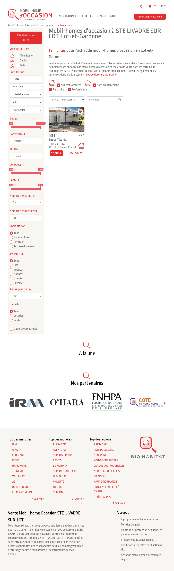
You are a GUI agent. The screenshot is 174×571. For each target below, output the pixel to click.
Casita (57, 460)
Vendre (102, 16)
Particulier (59, 89)
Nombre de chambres (22, 195)
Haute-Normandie (106, 481)
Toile (22, 65)
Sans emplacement (108, 85)
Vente (17, 320)
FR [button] (161, 6)
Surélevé (19, 283)
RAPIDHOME (19, 465)
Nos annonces (68, 16)
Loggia (57, 487)
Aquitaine (31, 25)
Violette (58, 481)
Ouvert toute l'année (25, 328)
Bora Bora (60, 465)
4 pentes (19, 278)
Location (19, 315)
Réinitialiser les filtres (26, 37)
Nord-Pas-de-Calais (107, 471)
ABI (14, 481)
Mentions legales (131, 524)
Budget (14, 118)
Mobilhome (26, 55)
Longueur (15, 164)
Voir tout (39, 499)
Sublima (58, 492)
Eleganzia (59, 444)
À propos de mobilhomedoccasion (140, 519)
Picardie (99, 476)
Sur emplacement (71, 85)
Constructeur (17, 134)
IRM (14, 444)
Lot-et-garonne (46, 25)
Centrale (19, 241)
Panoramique (21, 237)
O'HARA (16, 449)
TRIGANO (17, 471)
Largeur (14, 180)
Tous (16, 233)
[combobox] (26, 141)
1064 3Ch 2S (59, 476)
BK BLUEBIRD (20, 487)
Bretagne (100, 444)
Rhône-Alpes (102, 497)
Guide (114, 16)
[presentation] (9, 403)
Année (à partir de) (20, 289)
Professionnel (80, 89)
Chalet (23, 60)
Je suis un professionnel (150, 16)
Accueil (11, 25)
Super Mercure (63, 455)
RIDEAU (16, 460)
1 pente (18, 269)
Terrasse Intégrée (24, 246)
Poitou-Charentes (106, 460)
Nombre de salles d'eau (23, 211)
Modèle (14, 149)
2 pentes (18, 274)
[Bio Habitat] (148, 456)
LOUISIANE (18, 455)
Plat (16, 265)
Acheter (87, 16)
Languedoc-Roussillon (109, 465)
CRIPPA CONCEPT (22, 492)
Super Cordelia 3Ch (65, 471)
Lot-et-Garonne (95, 74)
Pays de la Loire (104, 449)
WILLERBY (18, 476)
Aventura (59, 449)
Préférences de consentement (138, 539)
